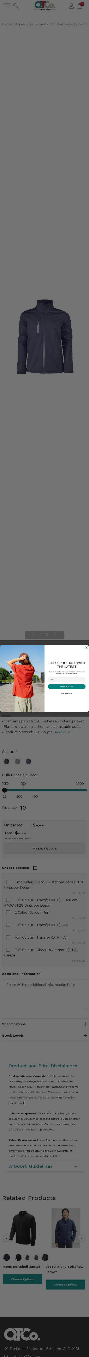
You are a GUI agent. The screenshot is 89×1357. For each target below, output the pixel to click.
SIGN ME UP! (67, 686)
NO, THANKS (66, 693)
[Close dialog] (86, 647)
